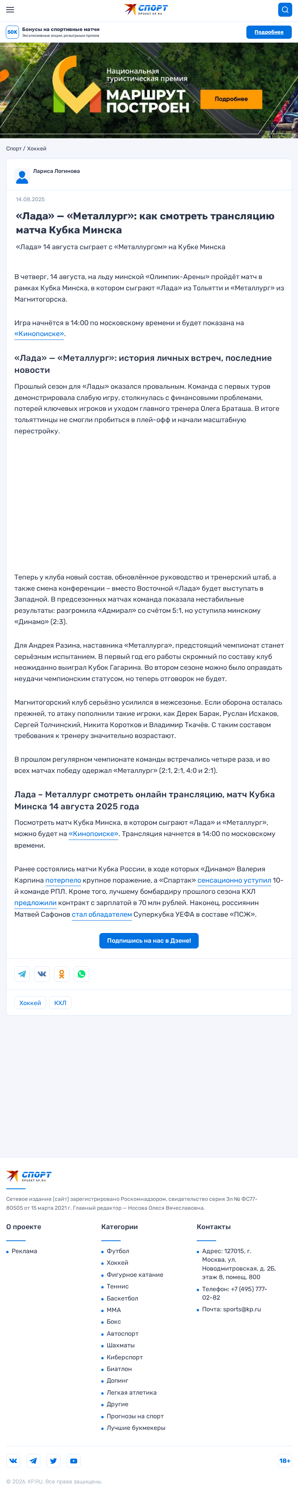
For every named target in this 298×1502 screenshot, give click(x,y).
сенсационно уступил (234, 880)
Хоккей (37, 149)
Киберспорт (125, 1357)
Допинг (117, 1380)
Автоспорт (123, 1333)
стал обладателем (102, 914)
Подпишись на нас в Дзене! (149, 940)
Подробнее (269, 32)
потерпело (63, 880)
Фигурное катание (135, 1274)
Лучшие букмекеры (136, 1427)
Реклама (24, 1251)
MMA (114, 1310)
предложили (35, 902)
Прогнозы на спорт (135, 1416)
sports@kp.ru (242, 1309)
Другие (117, 1404)
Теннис (118, 1286)
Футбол (118, 1251)
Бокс (114, 1321)
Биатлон (119, 1369)
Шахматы (121, 1345)
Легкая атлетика (132, 1392)
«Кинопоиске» (39, 333)
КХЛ (60, 1003)
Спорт (14, 149)
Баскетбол (122, 1298)
